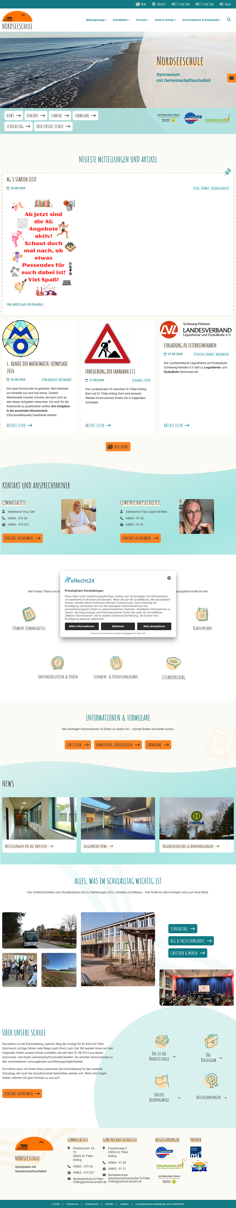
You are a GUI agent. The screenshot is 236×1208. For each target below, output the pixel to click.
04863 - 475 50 (17, 518)
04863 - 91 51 (135, 524)
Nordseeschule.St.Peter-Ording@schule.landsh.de (89, 1180)
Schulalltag (16, 126)
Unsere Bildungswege (159, 1097)
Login (227, 4)
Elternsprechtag (173, 677)
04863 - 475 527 (18, 524)
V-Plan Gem (207, 4)
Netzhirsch (178, 1204)
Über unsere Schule (50, 126)
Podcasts (161, 4)
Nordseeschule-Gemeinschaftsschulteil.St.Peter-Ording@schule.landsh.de (129, 1178)
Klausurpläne (202, 628)
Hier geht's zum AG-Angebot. (25, 304)
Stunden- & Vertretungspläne (116, 676)
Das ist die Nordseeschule (159, 1056)
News (143, 4)
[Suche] (229, 20)
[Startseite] (17, 20)
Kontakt (33, 116)
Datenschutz (91, 1204)
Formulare (82, 116)
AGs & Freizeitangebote (188, 941)
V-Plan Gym (183, 4)
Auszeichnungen (208, 1097)
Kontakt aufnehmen (19, 538)
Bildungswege (95, 20)
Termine (141, 20)
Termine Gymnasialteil (29, 628)
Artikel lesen (17, 425)
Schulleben (120, 20)
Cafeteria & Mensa (185, 953)
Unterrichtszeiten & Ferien (58, 676)
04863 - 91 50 (135, 518)
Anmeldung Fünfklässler (114, 745)
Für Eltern (75, 745)
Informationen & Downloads (200, 20)
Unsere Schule (164, 20)
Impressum (72, 1204)
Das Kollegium (208, 1057)
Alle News (121, 447)
